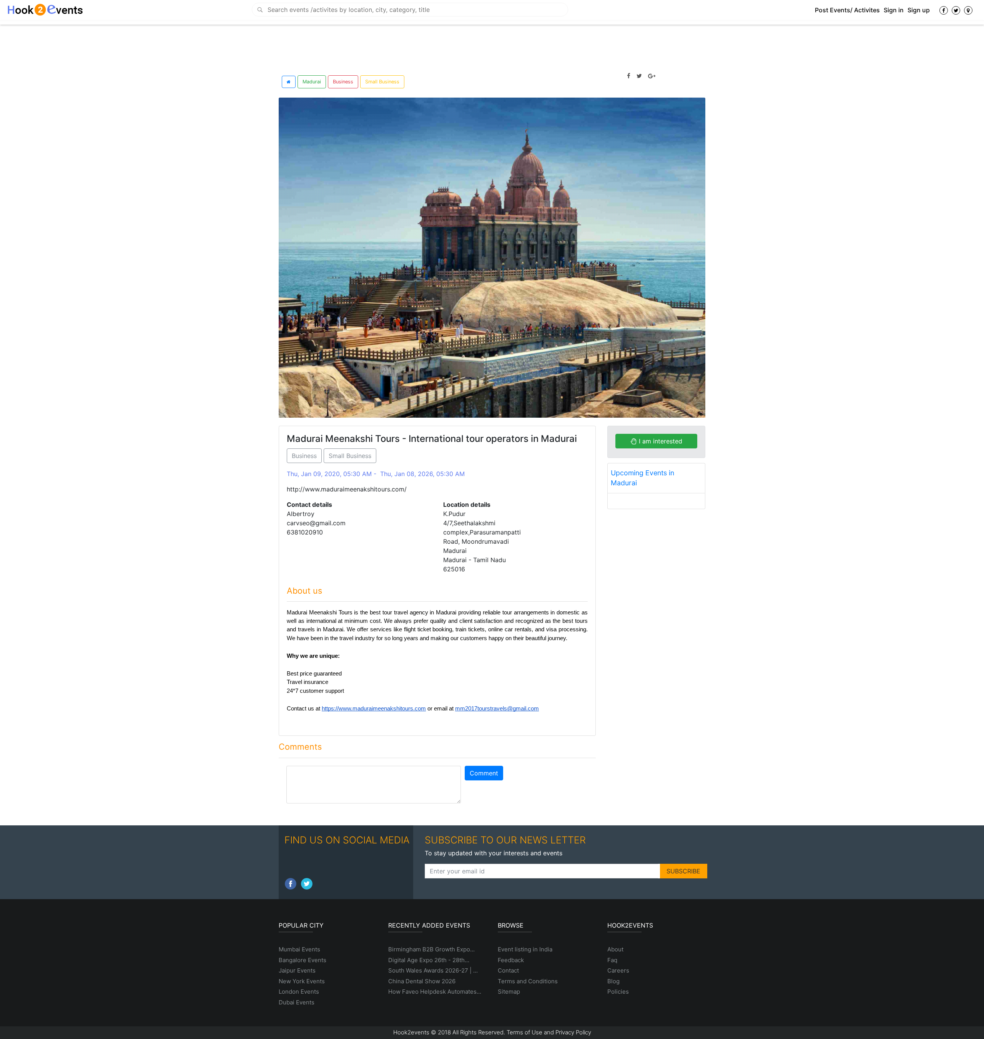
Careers (618, 970)
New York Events (302, 981)
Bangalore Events (302, 960)
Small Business (382, 82)
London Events (299, 991)
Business (343, 82)
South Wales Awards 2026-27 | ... (433, 970)
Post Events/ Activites (847, 10)
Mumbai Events (299, 949)
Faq (612, 960)
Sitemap (509, 991)
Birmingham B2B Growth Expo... (431, 949)
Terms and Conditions (528, 981)
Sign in (894, 10)
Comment (484, 773)
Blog (613, 981)
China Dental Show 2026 (421, 981)
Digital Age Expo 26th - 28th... (428, 960)
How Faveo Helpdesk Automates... (434, 991)
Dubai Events (296, 1002)
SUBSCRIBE (683, 871)
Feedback (511, 960)
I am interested (659, 441)
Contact (508, 970)
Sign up (919, 10)
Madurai (312, 82)
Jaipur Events (297, 970)
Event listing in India (525, 949)
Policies (618, 991)
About (615, 949)
